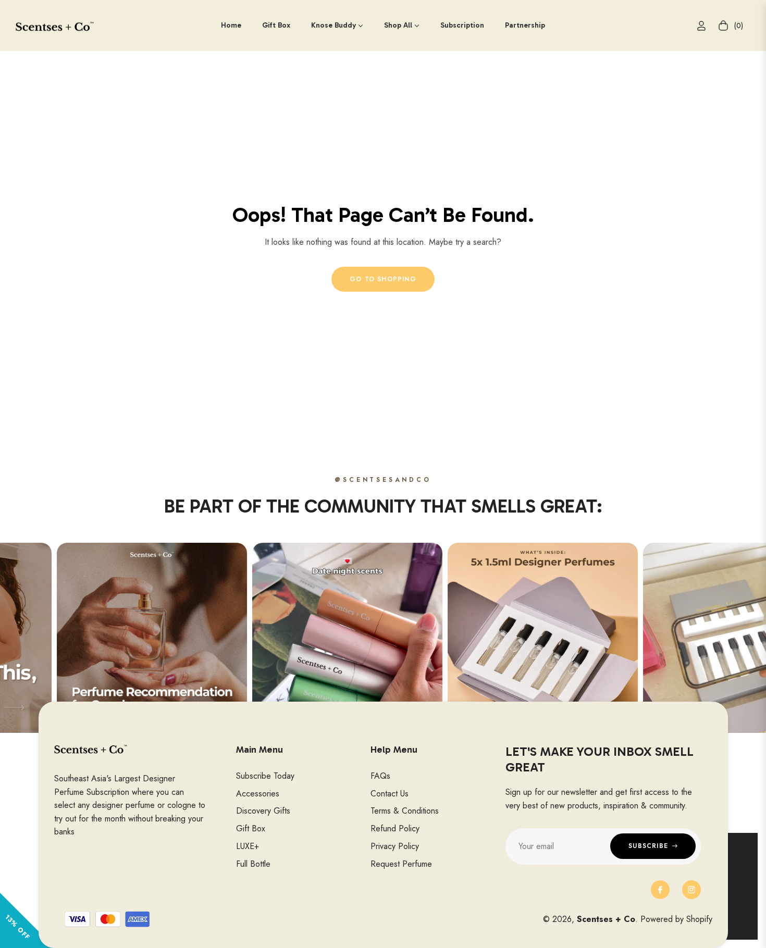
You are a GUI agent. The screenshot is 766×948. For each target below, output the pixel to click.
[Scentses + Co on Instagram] (691, 889)
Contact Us (389, 794)
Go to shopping (383, 279)
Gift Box (250, 828)
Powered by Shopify (676, 919)
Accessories (257, 794)
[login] (701, 26)
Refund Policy (394, 828)
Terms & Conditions (404, 811)
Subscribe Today (265, 776)
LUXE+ (247, 846)
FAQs (380, 776)
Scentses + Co (606, 919)
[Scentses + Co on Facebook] (660, 889)
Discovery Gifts (263, 811)
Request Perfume (401, 864)
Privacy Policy (394, 846)
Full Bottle (253, 864)
